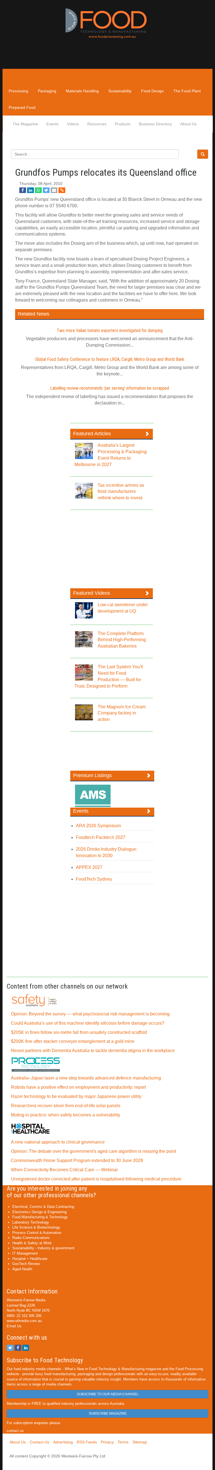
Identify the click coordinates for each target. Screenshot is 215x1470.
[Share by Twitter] (46, 190)
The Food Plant (187, 91)
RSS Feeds (87, 1442)
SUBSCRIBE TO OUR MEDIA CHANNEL (108, 1394)
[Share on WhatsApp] (38, 190)
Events (52, 124)
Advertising (63, 1442)
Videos (73, 124)
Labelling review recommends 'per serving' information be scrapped (109, 388)
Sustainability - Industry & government (43, 1248)
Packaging (47, 91)
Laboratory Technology (30, 1222)
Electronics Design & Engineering (39, 1212)
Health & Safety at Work (32, 1243)
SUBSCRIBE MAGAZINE (108, 1413)
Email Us (14, 1326)
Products (122, 124)
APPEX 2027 (89, 867)
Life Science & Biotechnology (36, 1227)
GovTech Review (26, 1264)
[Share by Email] (54, 190)
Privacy (107, 1442)
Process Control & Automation (36, 1233)
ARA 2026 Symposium (98, 825)
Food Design (152, 91)
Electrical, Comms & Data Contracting (43, 1207)
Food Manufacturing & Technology (40, 1217)
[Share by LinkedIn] (30, 190)
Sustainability (120, 91)
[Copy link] (62, 190)
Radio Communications (31, 1238)
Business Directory (155, 124)
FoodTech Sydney (94, 879)
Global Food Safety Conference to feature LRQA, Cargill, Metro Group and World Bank (109, 359)
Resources (96, 124)
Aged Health (22, 1269)
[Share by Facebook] (22, 190)
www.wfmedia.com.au (24, 1321)
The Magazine (25, 124)
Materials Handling (82, 91)
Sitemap (139, 1442)
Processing (18, 91)
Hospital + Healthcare (29, 1259)
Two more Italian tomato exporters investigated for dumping (110, 330)
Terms (123, 1442)
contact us (15, 1431)
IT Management (25, 1253)
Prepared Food (22, 107)
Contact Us (39, 1442)
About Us (188, 124)
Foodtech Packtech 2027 (100, 837)
